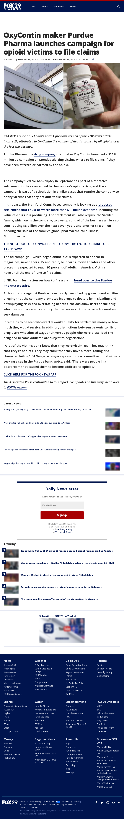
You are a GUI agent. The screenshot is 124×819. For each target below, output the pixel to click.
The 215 (101, 724)
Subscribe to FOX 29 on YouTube (58, 616)
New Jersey (9, 675)
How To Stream (42, 706)
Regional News (45, 739)
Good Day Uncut (74, 690)
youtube (113, 802)
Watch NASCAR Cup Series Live (106, 762)
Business (8, 743)
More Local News (12, 683)
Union (6, 727)
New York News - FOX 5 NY (46, 754)
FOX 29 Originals (108, 702)
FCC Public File (73, 750)
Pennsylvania (10, 672)
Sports (8, 702)
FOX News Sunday (13, 694)
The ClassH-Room (74, 713)
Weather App (41, 689)
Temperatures (42, 682)
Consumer (9, 747)
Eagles (7, 713)
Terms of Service (64, 532)
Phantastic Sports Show (15, 706)
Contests (70, 706)
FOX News (8, 59)
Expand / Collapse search (118, 6)
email (119, 802)
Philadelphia (9, 668)
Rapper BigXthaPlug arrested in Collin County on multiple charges (35, 463)
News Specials (42, 716)
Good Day (72, 661)
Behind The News (105, 713)
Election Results (104, 668)
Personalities (72, 761)
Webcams (39, 720)
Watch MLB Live (105, 757)
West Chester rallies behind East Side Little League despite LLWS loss (37, 422)
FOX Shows (71, 709)
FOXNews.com (17, 387)
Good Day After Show (76, 665)
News (7, 661)
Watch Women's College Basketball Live (108, 778)
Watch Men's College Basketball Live (107, 772)
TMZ (68, 716)
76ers (6, 724)
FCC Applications (74, 754)
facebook (96, 802)
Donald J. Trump (105, 672)
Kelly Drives (102, 720)
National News (11, 686)
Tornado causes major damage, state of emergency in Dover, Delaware (61, 587)
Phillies (7, 720)
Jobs (68, 768)
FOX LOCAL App (43, 743)
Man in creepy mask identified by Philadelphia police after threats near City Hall (67, 563)
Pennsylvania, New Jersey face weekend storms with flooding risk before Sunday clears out (47, 409)
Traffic (69, 675)
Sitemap (70, 772)
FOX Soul (39, 724)
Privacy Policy (65, 529)
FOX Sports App (11, 731)
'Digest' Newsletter (75, 672)
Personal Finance (12, 754)
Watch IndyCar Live (106, 766)
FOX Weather (41, 675)
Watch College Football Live (108, 752)
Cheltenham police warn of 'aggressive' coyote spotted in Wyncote (35, 436)
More (73, 6)
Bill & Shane (102, 716)
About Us (72, 739)
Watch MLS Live (104, 786)
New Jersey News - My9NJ (44, 748)
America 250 (10, 665)
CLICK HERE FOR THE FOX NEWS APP (30, 374)
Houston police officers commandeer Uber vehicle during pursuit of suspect (40, 449)
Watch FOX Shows (75, 720)
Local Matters (41, 731)
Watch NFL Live (104, 747)
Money (8, 739)
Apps (68, 743)
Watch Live (71, 679)
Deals (6, 750)
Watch (39, 702)
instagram (107, 802)
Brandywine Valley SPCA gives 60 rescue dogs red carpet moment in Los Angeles (67, 550)
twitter (102, 802)
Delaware (8, 679)
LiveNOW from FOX (44, 713)
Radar (37, 678)
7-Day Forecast (42, 665)
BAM (99, 709)
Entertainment (76, 702)
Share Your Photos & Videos (76, 725)
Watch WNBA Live (105, 783)
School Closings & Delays (43, 670)
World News (10, 690)
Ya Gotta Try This (74, 683)
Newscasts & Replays (45, 709)
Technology (9, 757)
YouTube (39, 727)
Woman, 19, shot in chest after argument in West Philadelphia (57, 575)
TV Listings (71, 765)
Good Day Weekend (75, 668)
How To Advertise (74, 757)
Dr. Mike (70, 694)
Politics (102, 661)
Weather (40, 661)
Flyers (6, 716)
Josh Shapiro (103, 675)
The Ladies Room (105, 727)
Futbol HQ (9, 709)
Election (100, 665)
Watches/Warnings (44, 685)
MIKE (99, 706)
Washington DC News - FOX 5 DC (46, 761)
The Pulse (101, 731)
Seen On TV (71, 686)
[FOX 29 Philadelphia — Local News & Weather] (14, 6)
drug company (44, 154)
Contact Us (71, 747)
